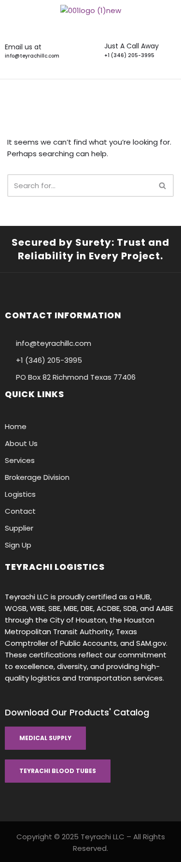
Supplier (19, 528)
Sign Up (18, 545)
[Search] (163, 185)
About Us (21, 443)
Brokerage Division (37, 477)
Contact (20, 511)
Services (20, 460)
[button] (90, 93)
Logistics (20, 494)
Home (16, 426)
